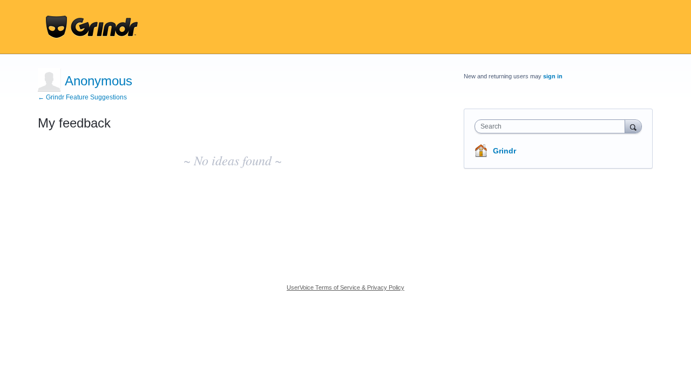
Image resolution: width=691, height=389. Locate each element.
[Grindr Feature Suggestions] (92, 27)
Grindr (504, 150)
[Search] (633, 126)
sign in (553, 76)
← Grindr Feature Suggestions (82, 97)
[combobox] (552, 126)
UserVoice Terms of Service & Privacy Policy (345, 287)
